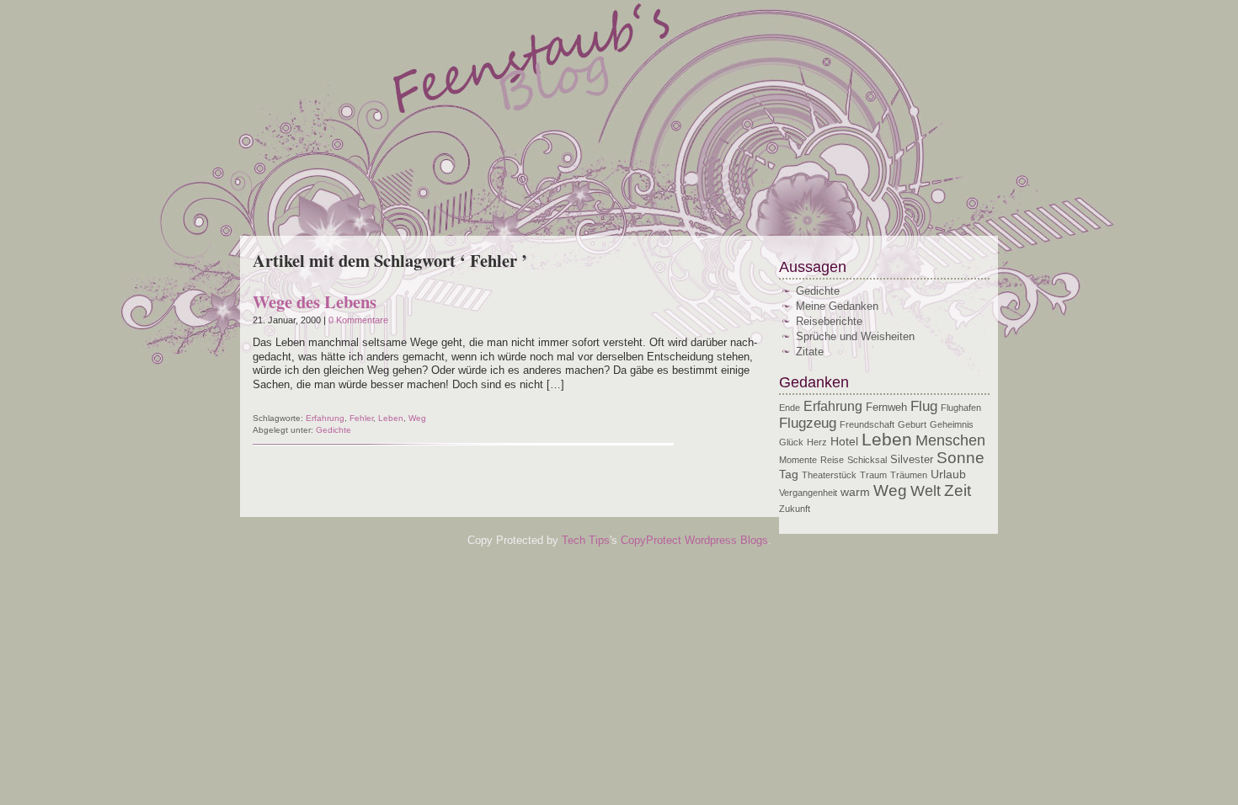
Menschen (950, 440)
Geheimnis (952, 424)
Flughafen (961, 407)
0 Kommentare (358, 320)
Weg (417, 418)
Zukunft (794, 509)
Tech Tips (586, 540)
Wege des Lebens (314, 301)
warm (855, 491)
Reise (832, 460)
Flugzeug (807, 423)
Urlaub (948, 474)
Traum (873, 475)
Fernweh (886, 407)
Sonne (961, 457)
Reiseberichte (829, 321)
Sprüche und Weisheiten (855, 336)
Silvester (911, 460)
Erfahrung (325, 418)
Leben (390, 418)
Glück (791, 442)
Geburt (912, 424)
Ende (789, 407)
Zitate (810, 351)
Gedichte (333, 429)
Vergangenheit (808, 493)
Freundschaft (867, 424)
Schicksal (867, 460)
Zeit (957, 490)
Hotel (844, 441)
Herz (817, 442)
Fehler (361, 418)
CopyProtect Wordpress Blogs (694, 540)
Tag (788, 474)
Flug (923, 406)
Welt (925, 490)
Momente (798, 460)
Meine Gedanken (837, 306)
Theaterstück (829, 475)
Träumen (908, 475)
